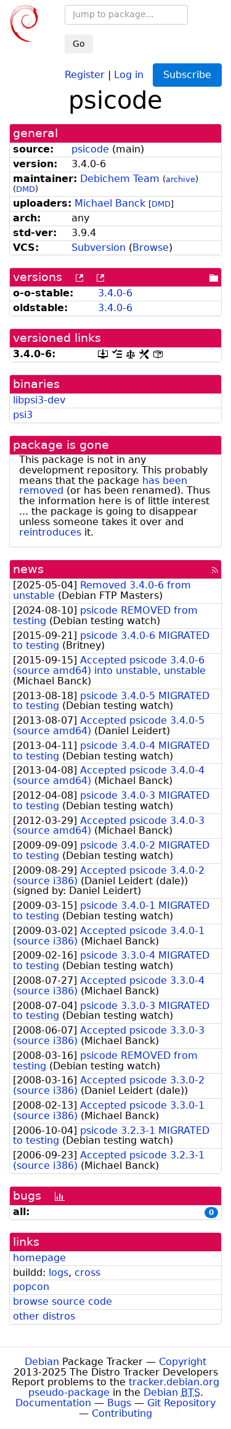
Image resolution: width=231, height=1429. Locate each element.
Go (79, 44)
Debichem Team (120, 178)
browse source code (62, 1301)
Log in (129, 74)
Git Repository (181, 1403)
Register (85, 74)
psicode (90, 149)
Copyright (182, 1362)
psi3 (23, 415)
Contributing (122, 1413)
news (28, 569)
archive (180, 179)
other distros (44, 1316)
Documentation (53, 1403)
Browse (150, 247)
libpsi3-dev (39, 400)
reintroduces (50, 532)
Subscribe (187, 75)
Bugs (119, 1403)
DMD (25, 189)
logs (58, 1272)
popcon (31, 1286)
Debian (42, 1362)
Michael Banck (110, 203)
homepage (39, 1258)
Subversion (98, 247)
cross (87, 1272)
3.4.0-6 (115, 293)
